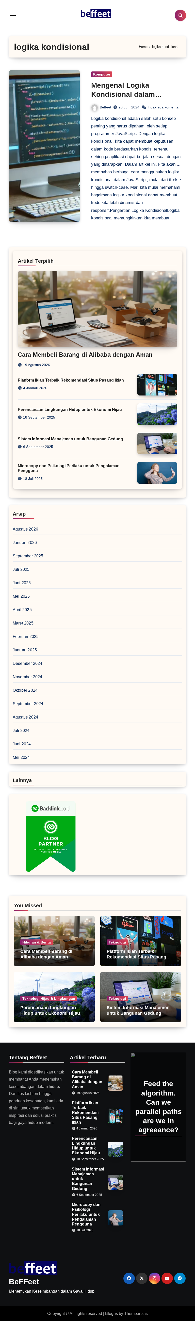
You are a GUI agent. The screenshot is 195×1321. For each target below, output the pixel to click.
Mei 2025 (21, 596)
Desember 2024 (27, 663)
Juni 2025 (22, 583)
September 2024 (28, 704)
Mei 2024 (21, 757)
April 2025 (22, 610)
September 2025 (28, 556)
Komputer (101, 74)
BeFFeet (24, 1281)
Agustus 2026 (25, 529)
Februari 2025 (26, 636)
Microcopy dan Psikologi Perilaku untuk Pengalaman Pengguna (86, 1214)
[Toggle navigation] (13, 15)
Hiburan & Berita (36, 942)
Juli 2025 (21, 569)
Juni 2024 (22, 744)
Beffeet (105, 107)
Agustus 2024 (25, 717)
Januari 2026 (25, 542)
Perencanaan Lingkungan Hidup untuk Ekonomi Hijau (70, 409)
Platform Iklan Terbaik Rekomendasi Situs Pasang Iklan (71, 380)
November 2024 (27, 677)
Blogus (111, 1313)
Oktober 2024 (25, 690)
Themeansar (135, 1313)
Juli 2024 (21, 730)
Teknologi (117, 942)
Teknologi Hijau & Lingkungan (48, 998)
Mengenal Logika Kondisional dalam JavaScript (123, 94)
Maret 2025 (23, 623)
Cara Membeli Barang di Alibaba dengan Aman (85, 354)
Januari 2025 (25, 650)
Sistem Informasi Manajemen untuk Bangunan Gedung (70, 439)
